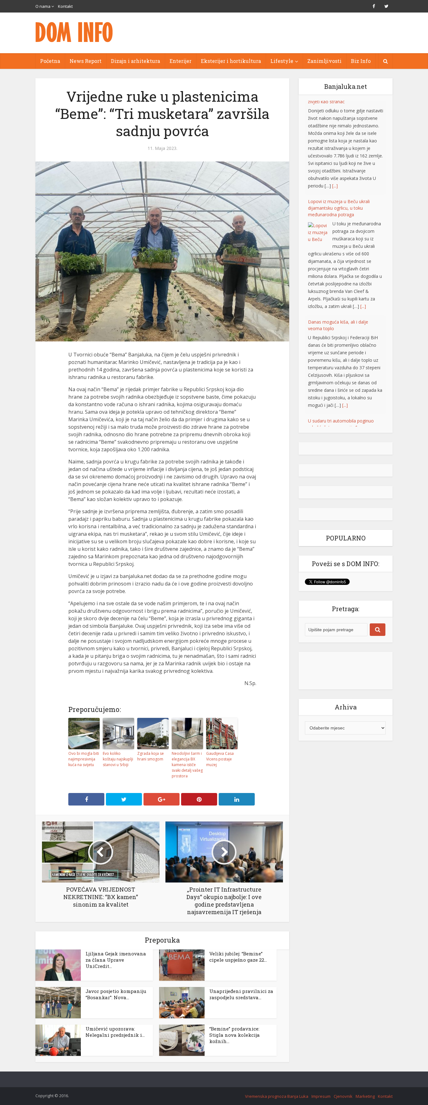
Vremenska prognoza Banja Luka (276, 1096)
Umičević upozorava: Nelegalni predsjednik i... (115, 1032)
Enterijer (180, 61)
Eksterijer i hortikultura (231, 61)
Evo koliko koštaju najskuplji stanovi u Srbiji (118, 759)
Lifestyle (281, 61)
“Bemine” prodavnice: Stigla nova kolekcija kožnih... (234, 1035)
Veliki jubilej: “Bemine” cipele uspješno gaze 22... (238, 956)
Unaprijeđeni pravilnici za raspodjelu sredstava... (241, 994)
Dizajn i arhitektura (135, 61)
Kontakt (65, 6)
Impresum (321, 1096)
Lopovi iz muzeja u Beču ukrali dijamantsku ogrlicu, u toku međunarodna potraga (339, 113)
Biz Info (361, 61)
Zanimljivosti (324, 61)
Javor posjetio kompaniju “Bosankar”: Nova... (116, 994)
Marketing (365, 1096)
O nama (42, 6)
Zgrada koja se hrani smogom (150, 756)
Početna (50, 61)
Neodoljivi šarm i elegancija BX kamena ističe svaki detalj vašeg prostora (187, 765)
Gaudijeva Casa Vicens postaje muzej (220, 759)
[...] (363, 212)
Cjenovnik (343, 1096)
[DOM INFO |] (74, 32)
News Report (86, 61)
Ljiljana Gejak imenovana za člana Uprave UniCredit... (116, 959)
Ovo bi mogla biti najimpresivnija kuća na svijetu (83, 759)
